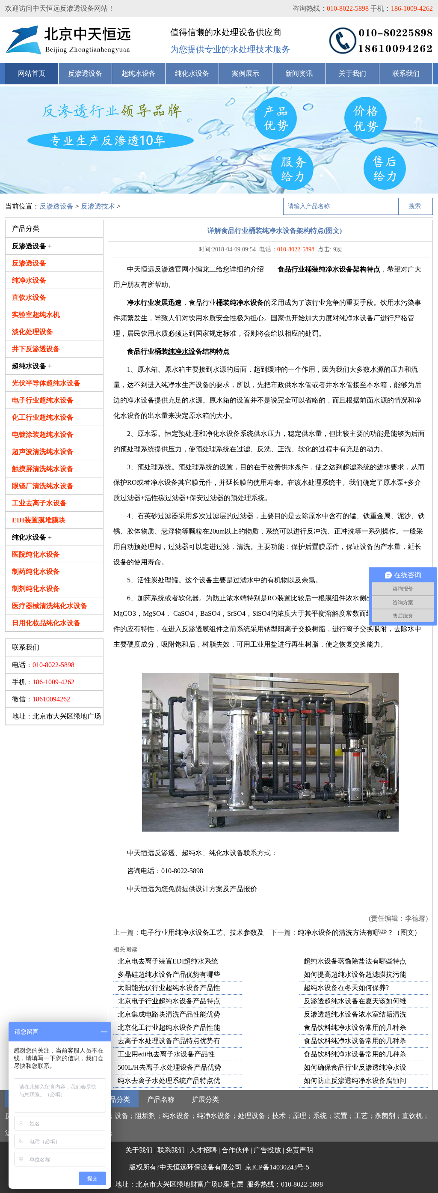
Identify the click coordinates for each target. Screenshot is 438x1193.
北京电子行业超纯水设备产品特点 (169, 1001)
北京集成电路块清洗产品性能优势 (169, 1014)
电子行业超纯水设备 (43, 400)
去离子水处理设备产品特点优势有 (169, 1040)
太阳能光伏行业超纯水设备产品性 (169, 987)
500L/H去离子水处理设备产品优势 (169, 1067)
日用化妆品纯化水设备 (46, 622)
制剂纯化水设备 (36, 588)
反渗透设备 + (32, 246)
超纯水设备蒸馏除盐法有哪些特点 (355, 961)
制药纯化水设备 (36, 571)
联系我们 (406, 73)
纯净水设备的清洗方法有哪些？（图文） (359, 932)
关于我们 (352, 73)
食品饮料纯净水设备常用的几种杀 (355, 1027)
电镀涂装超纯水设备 (43, 434)
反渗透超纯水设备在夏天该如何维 (355, 1001)
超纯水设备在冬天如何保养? (346, 987)
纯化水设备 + (32, 537)
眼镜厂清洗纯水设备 (43, 485)
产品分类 (116, 1099)
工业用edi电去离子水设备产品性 (166, 1054)
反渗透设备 (85, 73)
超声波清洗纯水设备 (43, 451)
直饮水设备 (29, 297)
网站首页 (31, 73)
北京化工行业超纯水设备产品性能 (169, 1027)
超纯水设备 (138, 73)
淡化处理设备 (32, 331)
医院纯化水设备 (36, 554)
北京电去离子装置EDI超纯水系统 (168, 961)
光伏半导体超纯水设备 (46, 383)
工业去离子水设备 (39, 503)
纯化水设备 (192, 73)
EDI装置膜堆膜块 (38, 520)
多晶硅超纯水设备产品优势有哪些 (169, 974)
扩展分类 (205, 1099)
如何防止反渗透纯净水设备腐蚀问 (355, 1080)
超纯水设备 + (32, 366)
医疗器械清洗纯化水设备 (49, 605)
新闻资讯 (299, 73)
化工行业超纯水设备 (43, 417)
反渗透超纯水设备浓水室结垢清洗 (355, 1014)
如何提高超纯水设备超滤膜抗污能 (355, 974)
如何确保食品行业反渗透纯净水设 (355, 1067)
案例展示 (245, 73)
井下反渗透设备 (36, 348)
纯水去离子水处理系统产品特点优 (169, 1080)
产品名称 (161, 1099)
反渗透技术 (98, 206)
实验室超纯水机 (36, 314)
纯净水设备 (29, 280)
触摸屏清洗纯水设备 (43, 468)
